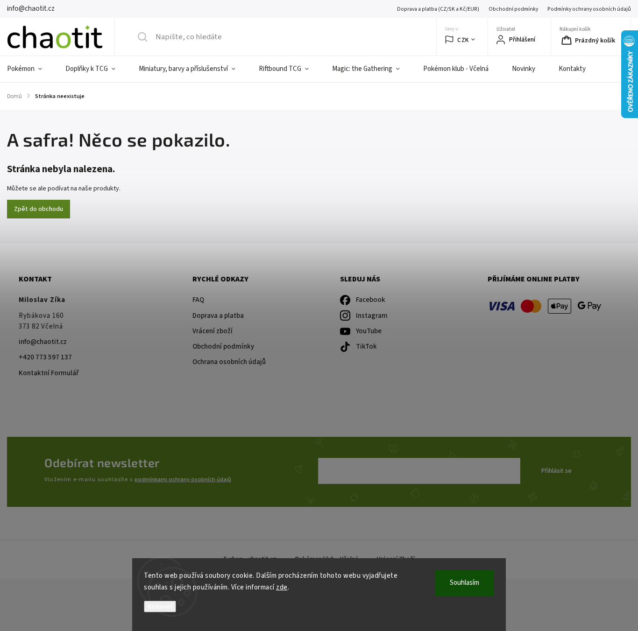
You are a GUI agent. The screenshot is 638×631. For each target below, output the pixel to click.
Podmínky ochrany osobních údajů (589, 9)
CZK (463, 39)
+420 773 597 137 (45, 357)
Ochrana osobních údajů (229, 362)
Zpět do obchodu (38, 209)
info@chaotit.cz (43, 342)
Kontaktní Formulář (48, 373)
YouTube (369, 331)
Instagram (372, 316)
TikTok (366, 346)
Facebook (370, 300)
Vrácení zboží (212, 331)
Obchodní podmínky (513, 9)
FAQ (198, 300)
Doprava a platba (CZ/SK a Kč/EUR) (438, 9)
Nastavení (160, 606)
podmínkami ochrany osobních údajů (183, 479)
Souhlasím (464, 583)
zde (282, 587)
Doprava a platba (218, 316)
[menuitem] (30, 69)
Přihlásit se (556, 471)
